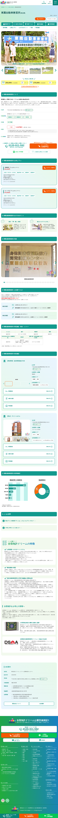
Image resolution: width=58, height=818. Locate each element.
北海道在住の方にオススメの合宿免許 (37, 777)
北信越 (24, 750)
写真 (32, 27)
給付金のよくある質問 (51, 786)
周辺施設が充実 (36, 765)
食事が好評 (35, 767)
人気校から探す (5, 788)
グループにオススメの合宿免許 (8, 773)
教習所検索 (44, 3)
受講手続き (49, 782)
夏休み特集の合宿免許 (6, 767)
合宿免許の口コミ (50, 792)
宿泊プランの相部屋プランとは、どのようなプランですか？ (19, 520)
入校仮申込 (41, 18)
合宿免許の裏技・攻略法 (51, 769)
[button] (10, 70)
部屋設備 (10, 391)
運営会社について (16, 703)
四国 (23, 759)
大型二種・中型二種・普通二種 (8, 755)
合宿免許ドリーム (4, 7)
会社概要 (41, 703)
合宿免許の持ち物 (50, 763)
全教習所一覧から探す (6, 785)
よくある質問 (50, 797)
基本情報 (5, 27)
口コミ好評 (35, 760)
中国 (23, 757)
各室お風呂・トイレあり (37, 770)
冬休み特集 (35, 749)
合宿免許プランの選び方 (51, 750)
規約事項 (45, 807)
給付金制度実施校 (36, 754)
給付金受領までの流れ (51, 784)
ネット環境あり (36, 783)
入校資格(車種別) (50, 754)
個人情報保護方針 (38, 807)
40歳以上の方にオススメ (37, 757)
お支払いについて (50, 756)
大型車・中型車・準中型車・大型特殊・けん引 (9, 753)
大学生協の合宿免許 (51, 775)
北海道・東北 (25, 749)
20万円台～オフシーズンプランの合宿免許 (9, 770)
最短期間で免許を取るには (51, 762)
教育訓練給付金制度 (51, 779)
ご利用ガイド (49, 746)
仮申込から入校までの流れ (51, 753)
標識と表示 (49, 796)
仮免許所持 (35, 758)
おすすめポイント (23, 27)
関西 (23, 756)
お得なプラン (13, 27)
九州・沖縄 (25, 761)
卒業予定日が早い (36, 773)
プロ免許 (34, 752)
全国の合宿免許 (11, 7)
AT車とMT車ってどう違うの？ (12, 527)
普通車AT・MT (5, 749)
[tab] (4, 282)
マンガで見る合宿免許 (51, 771)
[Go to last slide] (2, 70)
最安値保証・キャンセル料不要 (51, 774)
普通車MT (19, 117)
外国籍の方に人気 (36, 788)
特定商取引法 (31, 807)
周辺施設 (38, 27)
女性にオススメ (36, 763)
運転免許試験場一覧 (51, 794)
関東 (23, 752)
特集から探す (5, 764)
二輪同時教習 (35, 784)
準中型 (27, 117)
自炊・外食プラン (36, 762)
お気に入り (50, 3)
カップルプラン (36, 771)
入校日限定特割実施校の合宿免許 (9, 771)
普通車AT (10, 117)
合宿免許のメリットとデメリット (51, 766)
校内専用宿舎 (35, 779)
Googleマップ (30, 110)
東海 (23, 754)
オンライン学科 (36, 775)
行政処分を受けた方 (37, 786)
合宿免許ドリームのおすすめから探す (10, 790)
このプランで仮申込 (50, 167)
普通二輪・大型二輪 (6, 750)
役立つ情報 (49, 790)
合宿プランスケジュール (51, 759)
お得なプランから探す (6, 787)
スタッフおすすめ (36, 750)
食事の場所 (11, 398)
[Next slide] (55, 70)
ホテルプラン (35, 781)
